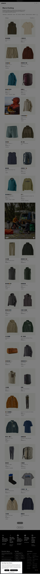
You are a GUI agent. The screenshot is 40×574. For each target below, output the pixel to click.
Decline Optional (14, 570)
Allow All (7, 570)
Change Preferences (11, 572)
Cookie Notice (16, 567)
